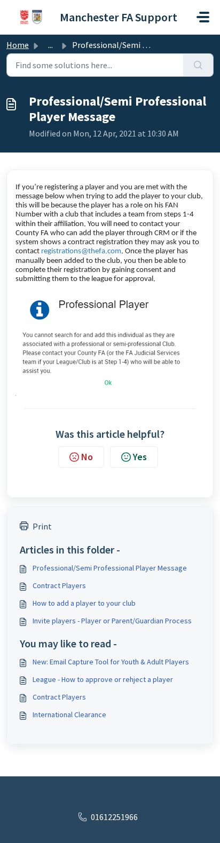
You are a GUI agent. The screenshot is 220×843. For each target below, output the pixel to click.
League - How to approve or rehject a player (103, 679)
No (87, 457)
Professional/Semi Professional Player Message (110, 568)
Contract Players (59, 585)
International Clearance (69, 714)
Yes (140, 457)
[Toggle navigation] (203, 17)
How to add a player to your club (84, 603)
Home (17, 44)
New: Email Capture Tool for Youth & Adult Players (111, 662)
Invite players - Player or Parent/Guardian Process (112, 620)
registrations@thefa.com (81, 251)
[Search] (198, 65)
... (50, 44)
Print (42, 526)
